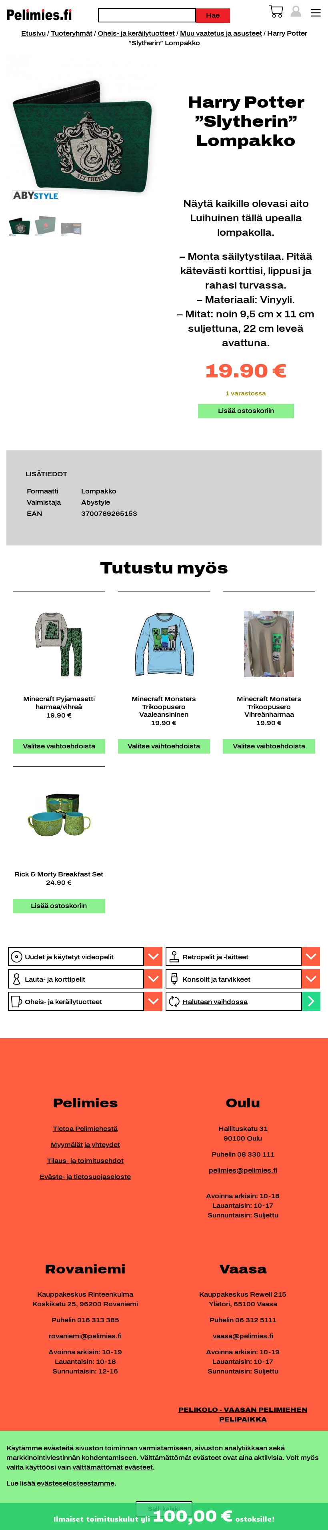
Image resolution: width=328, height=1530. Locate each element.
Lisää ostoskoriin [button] (59, 905)
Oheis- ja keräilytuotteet (136, 33)
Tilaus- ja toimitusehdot (85, 1160)
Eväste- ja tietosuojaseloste (85, 1176)
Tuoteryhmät (71, 33)
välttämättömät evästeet (112, 1467)
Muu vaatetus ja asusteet (221, 33)
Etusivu (33, 33)
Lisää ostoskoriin (246, 410)
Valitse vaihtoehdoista (59, 746)
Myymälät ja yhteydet (85, 1144)
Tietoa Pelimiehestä (85, 1128)
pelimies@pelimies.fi (243, 1170)
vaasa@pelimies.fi (243, 1336)
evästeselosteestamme (75, 1483)
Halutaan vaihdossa (215, 1002)
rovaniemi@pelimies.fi (85, 1336)
